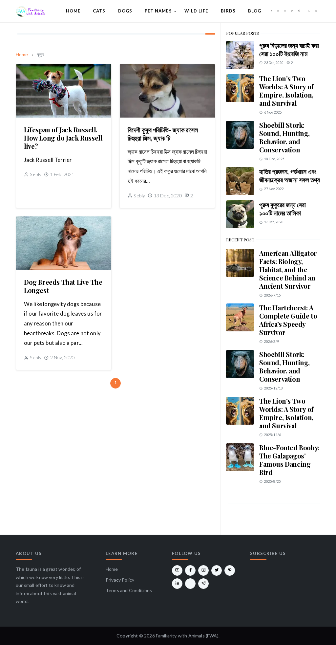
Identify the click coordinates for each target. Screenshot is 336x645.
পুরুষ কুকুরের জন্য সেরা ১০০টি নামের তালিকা (282, 208)
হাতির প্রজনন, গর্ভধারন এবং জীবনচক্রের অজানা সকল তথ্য (289, 175)
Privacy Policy (120, 580)
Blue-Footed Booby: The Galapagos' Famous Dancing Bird (289, 460)
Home (112, 569)
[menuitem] (73, 11)
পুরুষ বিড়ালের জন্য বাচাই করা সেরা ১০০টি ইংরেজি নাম (289, 49)
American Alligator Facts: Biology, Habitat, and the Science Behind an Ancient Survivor (288, 269)
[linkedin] (177, 583)
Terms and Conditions (129, 590)
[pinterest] (299, 11)
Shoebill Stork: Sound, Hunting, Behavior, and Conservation (284, 137)
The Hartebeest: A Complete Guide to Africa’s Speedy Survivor (288, 320)
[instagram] (278, 11)
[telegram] (203, 583)
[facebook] (271, 11)
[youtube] (285, 11)
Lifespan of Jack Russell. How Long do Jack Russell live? (63, 137)
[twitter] (291, 11)
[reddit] (190, 583)
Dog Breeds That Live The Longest (63, 286)
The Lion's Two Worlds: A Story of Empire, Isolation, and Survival (286, 90)
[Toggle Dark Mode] (309, 11)
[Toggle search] (316, 11)
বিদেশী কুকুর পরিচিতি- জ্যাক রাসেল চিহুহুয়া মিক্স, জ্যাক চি (163, 133)
